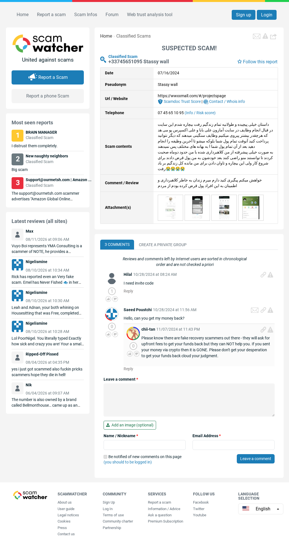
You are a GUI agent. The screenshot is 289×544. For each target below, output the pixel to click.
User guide (66, 509)
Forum (112, 14)
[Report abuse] (270, 275)
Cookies (64, 521)
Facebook (201, 502)
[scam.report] (265, 36)
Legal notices (68, 515)
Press (62, 528)
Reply (128, 291)
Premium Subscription (165, 521)
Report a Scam (53, 77)
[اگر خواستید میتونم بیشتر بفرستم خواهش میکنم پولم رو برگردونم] (170, 207)
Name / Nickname (121, 436)
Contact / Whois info (226, 101)
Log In (108, 509)
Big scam (20, 169)
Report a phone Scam (47, 96)
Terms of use (113, 515)
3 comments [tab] (117, 244)
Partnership (112, 528)
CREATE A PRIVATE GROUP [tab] (163, 244)
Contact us (66, 534)
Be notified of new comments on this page (142, 459)
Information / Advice (164, 509)
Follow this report (260, 61)
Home (23, 14)
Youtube (199, 515)
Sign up (243, 15)
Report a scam (51, 14)
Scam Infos (85, 14)
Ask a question (160, 515)
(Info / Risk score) (200, 112)
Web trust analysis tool (149, 14)
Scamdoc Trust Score (182, 101)
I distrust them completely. (35, 146)
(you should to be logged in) (128, 462)
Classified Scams (133, 36)
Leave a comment (121, 379)
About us (65, 502)
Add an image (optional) (132, 425)
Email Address (206, 436)
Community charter (118, 521)
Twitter (198, 509)
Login (266, 15)
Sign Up (109, 502)
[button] (274, 36)
